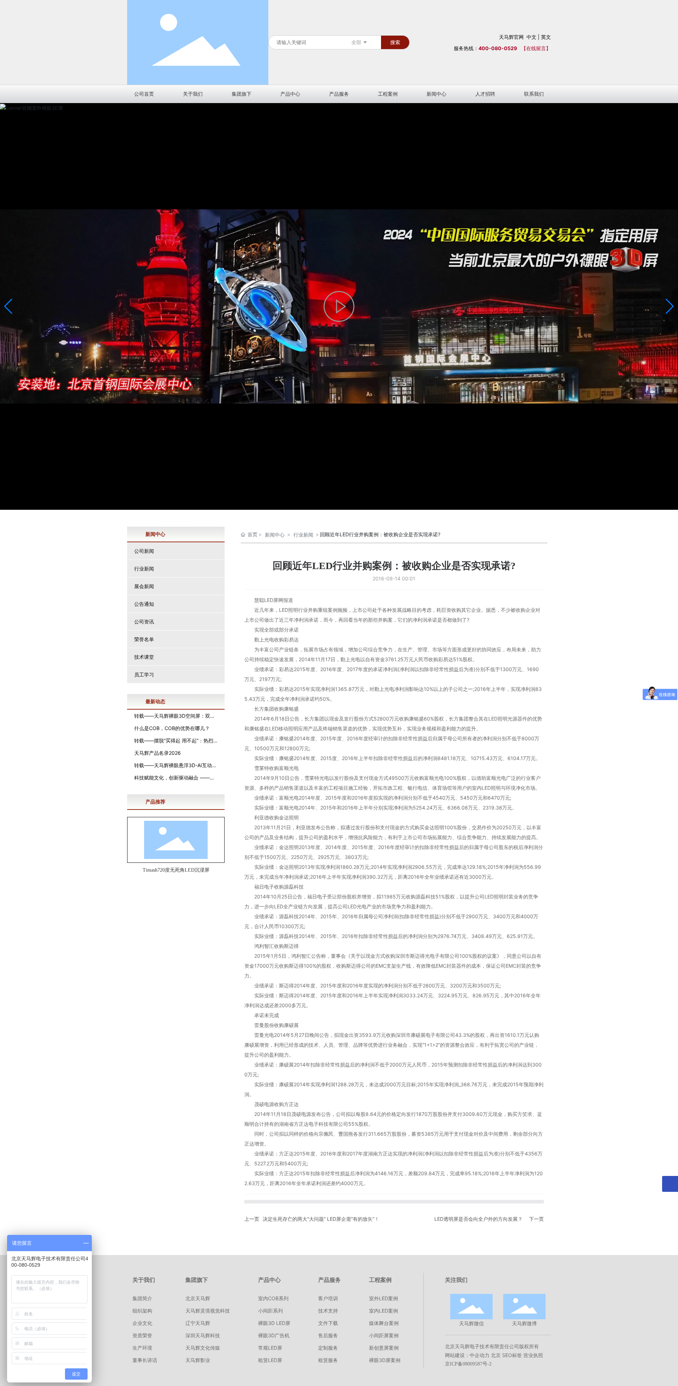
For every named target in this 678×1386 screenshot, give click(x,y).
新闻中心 (275, 535)
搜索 (395, 42)
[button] (669, 306)
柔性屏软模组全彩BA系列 (176, 870)
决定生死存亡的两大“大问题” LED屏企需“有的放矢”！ (321, 1219)
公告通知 (144, 604)
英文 (546, 37)
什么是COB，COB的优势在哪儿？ (172, 728)
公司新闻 (144, 551)
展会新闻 (144, 586)
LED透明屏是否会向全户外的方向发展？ (478, 1219)
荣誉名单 (144, 639)
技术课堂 (144, 657)
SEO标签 (512, 1355)
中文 (531, 37)
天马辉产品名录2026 (157, 753)
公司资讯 (144, 622)
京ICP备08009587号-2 (468, 1364)
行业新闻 (144, 569)
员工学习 (144, 674)
